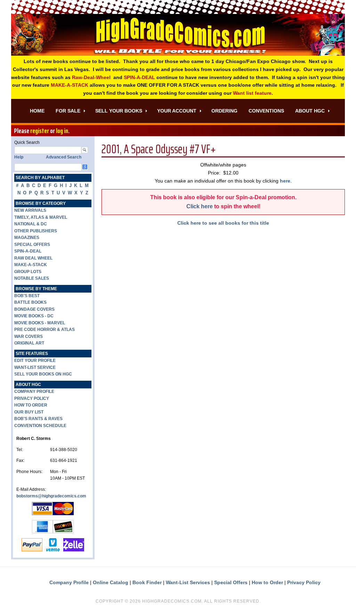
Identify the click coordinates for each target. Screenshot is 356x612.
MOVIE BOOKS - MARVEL (39, 322)
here (285, 181)
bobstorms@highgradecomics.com (51, 496)
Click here (199, 206)
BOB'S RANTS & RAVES (38, 418)
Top (339, 595)
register (39, 130)
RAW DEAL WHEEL (33, 258)
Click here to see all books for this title (223, 223)
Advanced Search (63, 157)
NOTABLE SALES (31, 278)
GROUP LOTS (27, 271)
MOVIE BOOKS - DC (34, 315)
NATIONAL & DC (30, 224)
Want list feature (252, 93)
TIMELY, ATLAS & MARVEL (40, 217)
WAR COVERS (28, 336)
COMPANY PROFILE (34, 391)
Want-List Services (188, 582)
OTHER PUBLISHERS (35, 230)
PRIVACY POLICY (31, 398)
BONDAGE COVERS (34, 309)
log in (62, 130)
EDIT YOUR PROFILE (35, 360)
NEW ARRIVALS (30, 210)
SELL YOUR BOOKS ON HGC (43, 374)
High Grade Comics (178, 35)
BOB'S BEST (27, 295)
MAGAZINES (26, 237)
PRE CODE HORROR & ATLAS (44, 329)
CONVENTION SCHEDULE (40, 425)
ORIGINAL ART (29, 343)
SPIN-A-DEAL (139, 77)
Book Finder (147, 582)
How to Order (267, 582)
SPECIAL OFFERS (32, 244)
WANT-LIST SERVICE (35, 367)
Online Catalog (110, 582)
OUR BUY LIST (28, 412)
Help (18, 157)
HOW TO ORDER (30, 405)
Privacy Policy (304, 582)
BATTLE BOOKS (30, 302)
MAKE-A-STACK (69, 85)
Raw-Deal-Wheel (91, 77)
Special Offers (231, 582)
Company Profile (69, 582)
